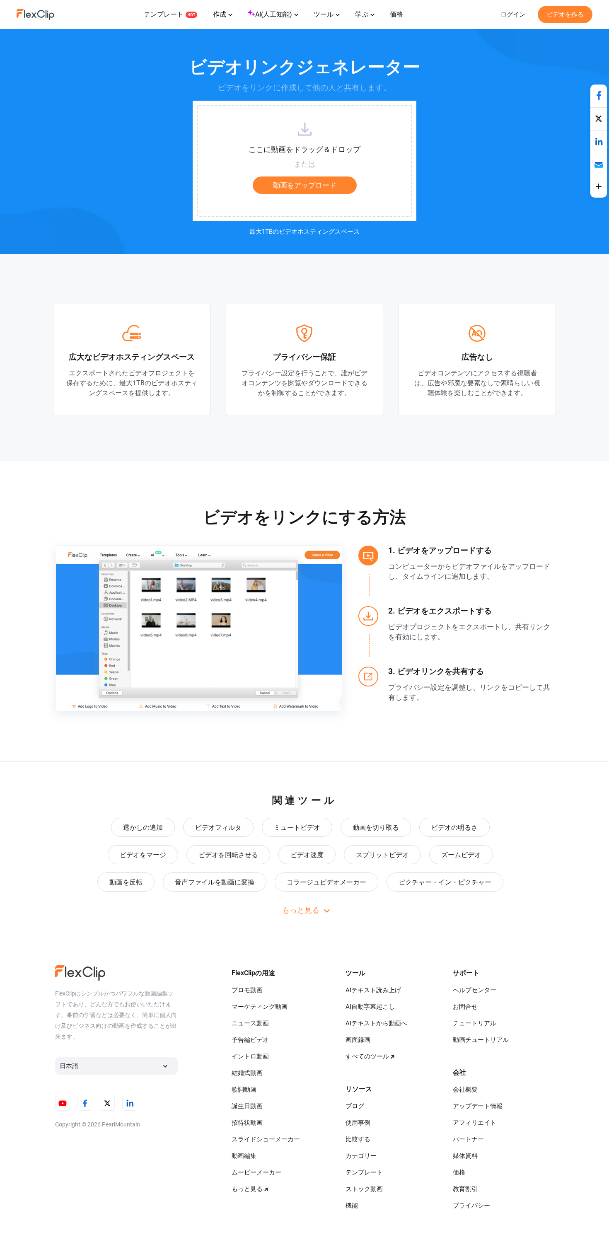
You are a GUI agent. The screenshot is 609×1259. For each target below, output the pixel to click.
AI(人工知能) (273, 14)
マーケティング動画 (260, 1006)
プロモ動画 (247, 990)
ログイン (512, 14)
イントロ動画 (250, 1056)
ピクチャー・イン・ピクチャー (445, 882)
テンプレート (164, 14)
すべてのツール (367, 1056)
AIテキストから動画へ (376, 1023)
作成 (219, 14)
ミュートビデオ (297, 827)
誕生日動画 (247, 1106)
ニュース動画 (250, 1023)
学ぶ (361, 14)
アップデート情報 (478, 1106)
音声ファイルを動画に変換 (214, 882)
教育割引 (465, 1189)
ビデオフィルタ (218, 827)
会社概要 (465, 1089)
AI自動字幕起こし (370, 1006)
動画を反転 (126, 882)
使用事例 (358, 1122)
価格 (396, 14)
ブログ (355, 1106)
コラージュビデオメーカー (326, 882)
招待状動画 (247, 1122)
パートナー (468, 1139)
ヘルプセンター (474, 990)
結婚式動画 (247, 1073)
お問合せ (465, 1006)
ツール (324, 14)
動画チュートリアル (481, 1040)
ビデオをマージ (143, 855)
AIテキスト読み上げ (373, 990)
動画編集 (244, 1156)
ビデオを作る (565, 14)
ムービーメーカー (256, 1172)
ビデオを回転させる (228, 855)
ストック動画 (364, 1189)
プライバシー (471, 1205)
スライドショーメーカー (266, 1139)
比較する (358, 1139)
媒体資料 (465, 1156)
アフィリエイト (474, 1122)
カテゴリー (361, 1156)
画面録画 (358, 1040)
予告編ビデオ (250, 1040)
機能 (352, 1205)
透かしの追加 (143, 827)
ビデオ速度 (307, 855)
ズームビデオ (461, 855)
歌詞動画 (244, 1089)
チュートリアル (474, 1023)
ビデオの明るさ (454, 827)
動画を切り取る (376, 827)
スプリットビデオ (382, 855)
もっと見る (247, 1189)
